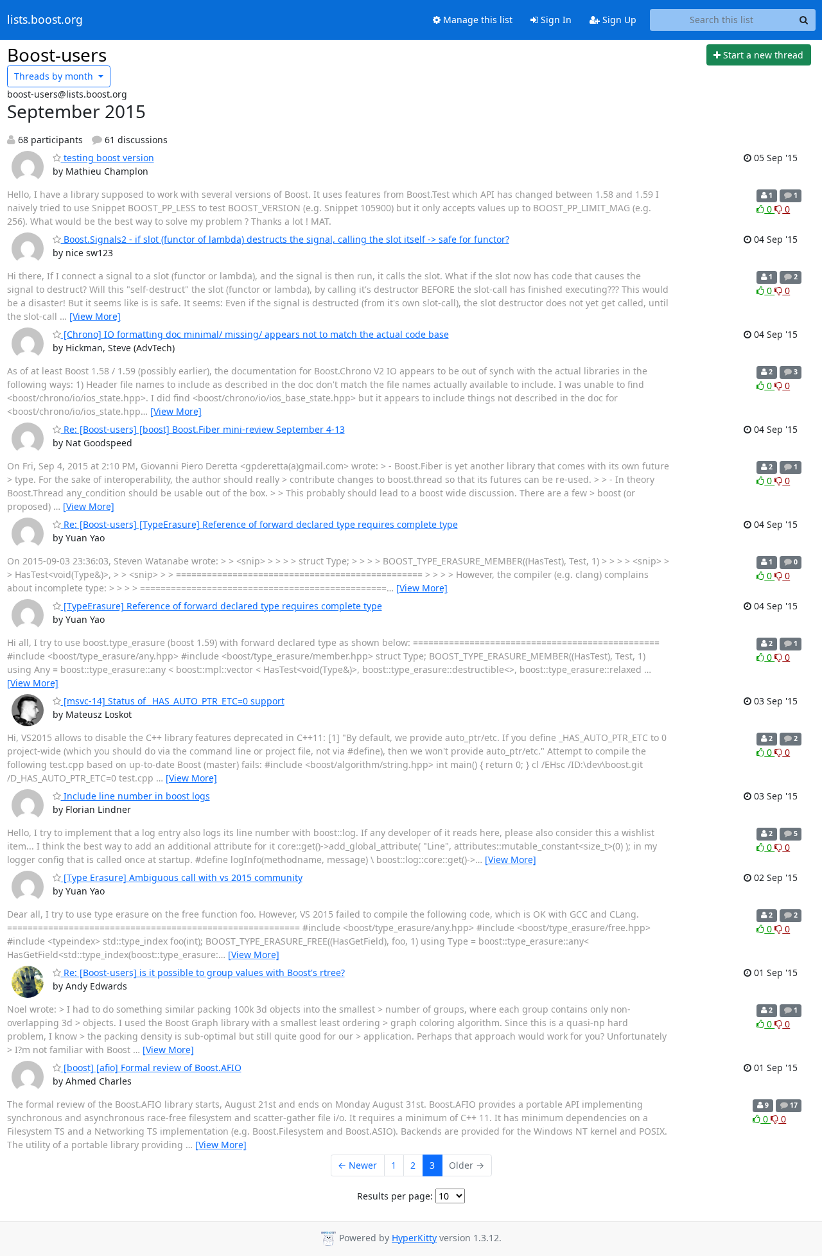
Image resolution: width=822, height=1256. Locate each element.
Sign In (555, 19)
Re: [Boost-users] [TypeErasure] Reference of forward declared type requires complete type (259, 524)
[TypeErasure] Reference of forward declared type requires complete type (221, 606)
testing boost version (107, 158)
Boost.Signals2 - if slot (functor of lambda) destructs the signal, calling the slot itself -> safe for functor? (285, 239)
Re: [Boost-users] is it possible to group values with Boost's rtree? (203, 972)
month (55, 76)
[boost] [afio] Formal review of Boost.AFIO (151, 1067)
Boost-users (57, 54)
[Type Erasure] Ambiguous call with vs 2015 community (181, 877)
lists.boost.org (45, 20)
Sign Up (618, 19)
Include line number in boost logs (135, 796)
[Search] (804, 20)
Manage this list (476, 19)
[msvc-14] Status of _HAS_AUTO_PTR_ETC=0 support (172, 701)
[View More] (95, 316)
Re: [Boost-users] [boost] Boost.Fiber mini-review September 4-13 (203, 429)
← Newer (357, 1165)
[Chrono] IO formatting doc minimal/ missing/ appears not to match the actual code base (255, 334)
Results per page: (395, 1196)
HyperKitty (414, 1238)
